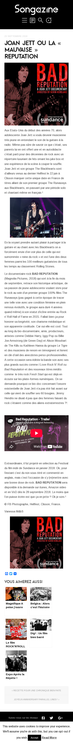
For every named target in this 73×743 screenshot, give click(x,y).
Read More (49, 737)
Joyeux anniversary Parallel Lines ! (36, 699)
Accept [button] (34, 737)
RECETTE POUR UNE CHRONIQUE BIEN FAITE (37, 690)
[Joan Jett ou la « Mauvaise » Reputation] (36, 94)
